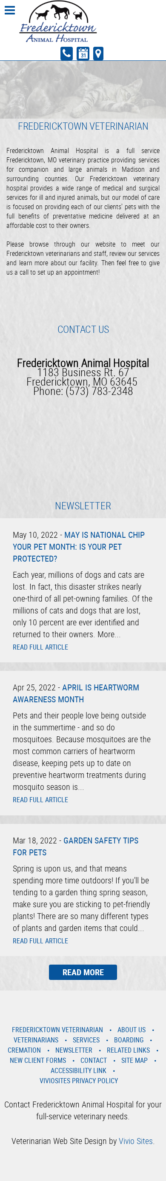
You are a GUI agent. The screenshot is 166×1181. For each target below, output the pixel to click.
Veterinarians (36, 1040)
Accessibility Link (78, 1070)
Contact (93, 1060)
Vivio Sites (136, 1141)
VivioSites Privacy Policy (79, 1080)
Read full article (40, 647)
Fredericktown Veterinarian (57, 1029)
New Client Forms (38, 1060)
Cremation (24, 1050)
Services (86, 1040)
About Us (131, 1029)
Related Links (128, 1050)
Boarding (128, 1040)
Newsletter (73, 1050)
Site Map (134, 1060)
